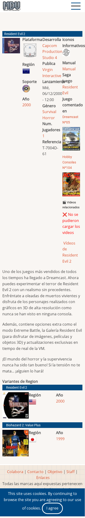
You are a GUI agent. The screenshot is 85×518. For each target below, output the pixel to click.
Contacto (35, 471)
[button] (11, 47)
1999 (60, 438)
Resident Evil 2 (16, 388)
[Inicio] (11, 6)
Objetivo (55, 471)
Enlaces (43, 477)
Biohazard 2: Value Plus (23, 425)
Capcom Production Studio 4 (52, 51)
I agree (52, 508)
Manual (69, 68)
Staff (70, 471)
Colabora (15, 471)
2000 (26, 104)
